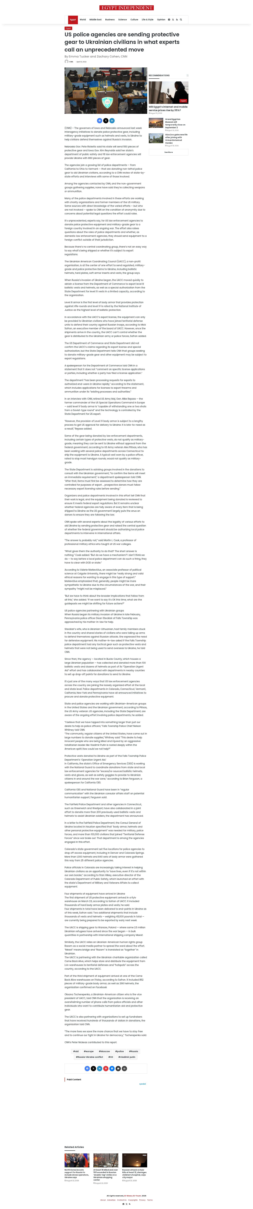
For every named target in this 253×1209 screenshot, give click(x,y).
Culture (134, 19)
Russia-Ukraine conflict (90, 1057)
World (83, 19)
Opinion (161, 19)
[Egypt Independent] (126, 7)
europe (90, 1051)
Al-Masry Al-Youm (132, 1196)
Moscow (105, 1051)
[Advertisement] (106, 1114)
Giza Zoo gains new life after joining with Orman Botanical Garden (176, 138)
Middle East (95, 19)
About (103, 1200)
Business (110, 19)
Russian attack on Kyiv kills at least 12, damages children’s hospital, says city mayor (134, 1174)
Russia (134, 1051)
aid (77, 1051)
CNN (71, 62)
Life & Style (147, 19)
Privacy (142, 1200)
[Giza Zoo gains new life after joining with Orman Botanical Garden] (156, 138)
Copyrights (133, 1200)
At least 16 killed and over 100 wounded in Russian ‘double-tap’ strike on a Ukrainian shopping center (105, 1175)
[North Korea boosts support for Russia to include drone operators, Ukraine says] (77, 1160)
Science (122, 19)
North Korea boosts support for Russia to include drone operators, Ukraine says (77, 1174)
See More (168, 152)
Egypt (73, 19)
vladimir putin (127, 1057)
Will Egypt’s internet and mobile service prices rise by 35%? (168, 108)
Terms (150, 1200)
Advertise (111, 1200)
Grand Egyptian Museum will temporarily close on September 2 (175, 123)
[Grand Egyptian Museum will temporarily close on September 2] (156, 123)
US (111, 1057)
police (120, 1051)
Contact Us (121, 1200)
